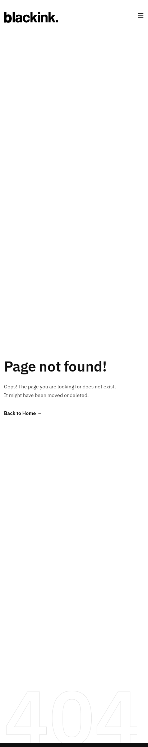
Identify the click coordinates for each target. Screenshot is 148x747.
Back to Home (20, 413)
